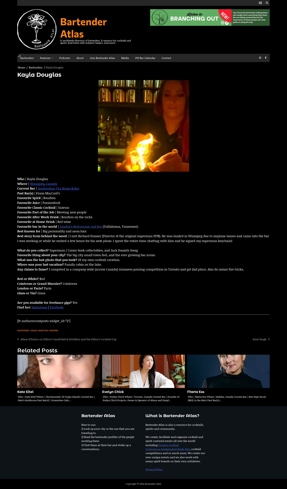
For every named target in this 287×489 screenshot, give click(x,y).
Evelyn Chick (113, 392)
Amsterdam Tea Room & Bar (58, 188)
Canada (51, 183)
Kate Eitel (25, 392)
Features (45, 58)
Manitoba (43, 330)
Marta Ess (195, 392)
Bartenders (27, 58)
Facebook (56, 307)
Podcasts (64, 58)
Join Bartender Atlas (102, 58)
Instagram (39, 307)
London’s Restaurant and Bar (81, 226)
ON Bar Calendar (145, 58)
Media (125, 58)
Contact (166, 58)
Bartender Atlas (83, 27)
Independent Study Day (175, 449)
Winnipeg (37, 183)
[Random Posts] (260, 3)
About (80, 58)
